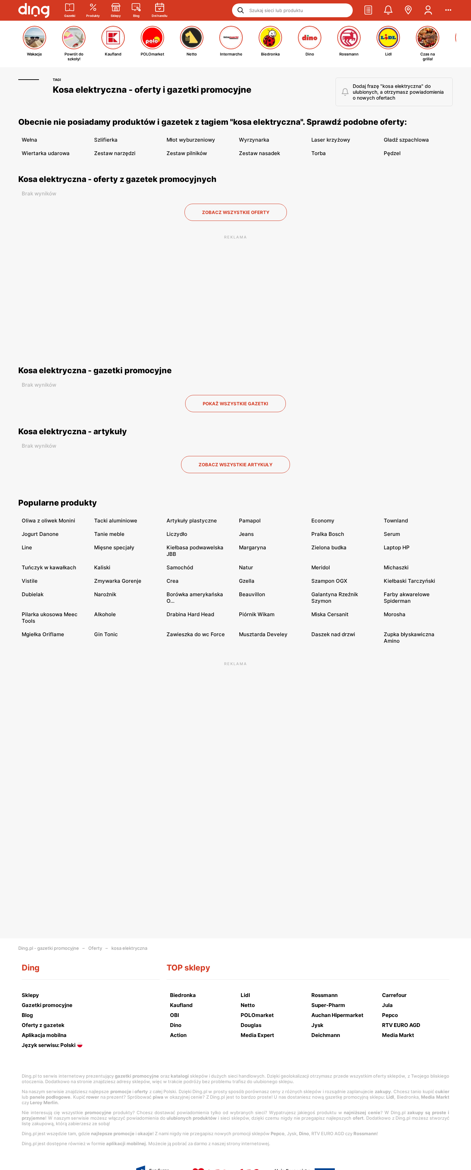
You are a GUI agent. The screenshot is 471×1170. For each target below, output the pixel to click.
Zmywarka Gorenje (117, 581)
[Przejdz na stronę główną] (33, 10)
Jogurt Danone (40, 534)
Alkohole (105, 614)
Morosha (394, 614)
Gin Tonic (106, 634)
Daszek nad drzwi (333, 634)
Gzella (246, 581)
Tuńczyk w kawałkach (49, 567)
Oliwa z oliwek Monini (48, 520)
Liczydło (177, 534)
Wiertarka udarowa (46, 153)
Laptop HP (397, 547)
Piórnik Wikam (256, 614)
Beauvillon (252, 594)
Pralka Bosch (327, 534)
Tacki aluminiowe (115, 520)
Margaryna (252, 547)
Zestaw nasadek (259, 153)
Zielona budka (329, 547)
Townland (396, 520)
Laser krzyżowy (330, 139)
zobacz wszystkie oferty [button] (235, 212)
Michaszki (396, 567)
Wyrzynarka (254, 139)
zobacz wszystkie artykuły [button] (235, 464)
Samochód (180, 567)
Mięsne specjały (114, 547)
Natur (246, 567)
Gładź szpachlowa (406, 139)
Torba (318, 153)
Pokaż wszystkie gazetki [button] (235, 403)
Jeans (246, 534)
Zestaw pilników (187, 153)
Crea (173, 581)
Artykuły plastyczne (192, 520)
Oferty (95, 948)
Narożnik (105, 594)
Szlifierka (106, 139)
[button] (368, 10)
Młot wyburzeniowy (191, 139)
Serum (392, 534)
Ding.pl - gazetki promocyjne (48, 948)
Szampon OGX (329, 581)
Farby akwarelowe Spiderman (407, 597)
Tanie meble (109, 534)
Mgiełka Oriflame (43, 634)
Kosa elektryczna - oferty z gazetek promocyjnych (117, 179)
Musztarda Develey (263, 634)
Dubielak (32, 594)
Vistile (30, 581)
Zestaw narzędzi (115, 153)
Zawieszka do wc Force (196, 634)
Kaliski (102, 567)
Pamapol (250, 520)
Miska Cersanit (330, 614)
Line (27, 547)
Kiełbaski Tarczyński (409, 581)
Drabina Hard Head (190, 614)
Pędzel (392, 153)
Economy (322, 520)
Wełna (29, 139)
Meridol (320, 567)
